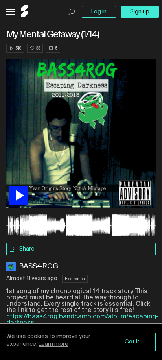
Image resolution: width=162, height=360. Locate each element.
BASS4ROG (38, 266)
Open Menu (10, 12)
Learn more (53, 344)
